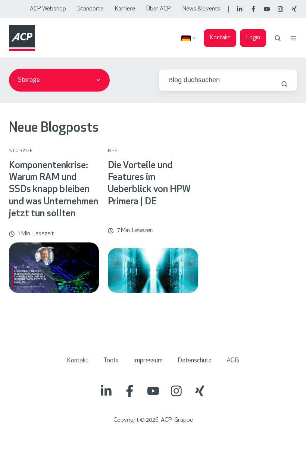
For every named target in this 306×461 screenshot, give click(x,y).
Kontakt (220, 38)
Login (253, 38)
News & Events (201, 9)
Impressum (148, 361)
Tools (110, 361)
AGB (233, 361)
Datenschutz (195, 361)
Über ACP (158, 9)
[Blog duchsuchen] (284, 84)
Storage (21, 151)
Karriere (125, 9)
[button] (277, 38)
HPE (113, 151)
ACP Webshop (48, 9)
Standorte (90, 9)
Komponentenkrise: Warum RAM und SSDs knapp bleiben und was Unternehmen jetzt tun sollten (53, 190)
